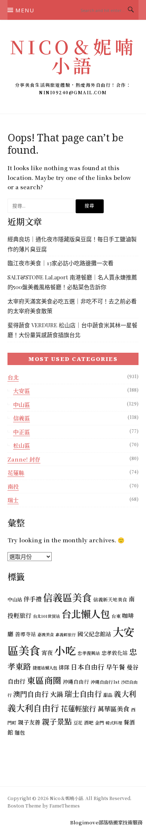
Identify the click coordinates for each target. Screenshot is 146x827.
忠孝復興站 (88, 653)
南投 (13, 486)
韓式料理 (114, 723)
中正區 (21, 432)
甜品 (107, 695)
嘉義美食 (45, 634)
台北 (13, 377)
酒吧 (89, 722)
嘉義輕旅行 (65, 634)
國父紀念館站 (94, 634)
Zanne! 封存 (23, 459)
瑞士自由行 (83, 693)
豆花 (77, 722)
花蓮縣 (15, 473)
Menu (24, 10)
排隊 (64, 667)
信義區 (21, 418)
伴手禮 (33, 598)
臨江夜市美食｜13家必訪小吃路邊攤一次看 (60, 263)
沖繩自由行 (76, 681)
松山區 (21, 445)
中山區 (21, 404)
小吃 (65, 650)
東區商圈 (44, 680)
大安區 (21, 391)
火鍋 (56, 694)
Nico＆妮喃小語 (73, 55)
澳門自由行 (31, 694)
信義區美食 (67, 597)
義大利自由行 (33, 708)
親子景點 (57, 721)
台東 (116, 616)
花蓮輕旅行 (78, 708)
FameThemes (64, 805)
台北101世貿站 (46, 616)
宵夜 (47, 652)
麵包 (20, 732)
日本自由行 (87, 666)
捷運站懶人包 (45, 668)
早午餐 (115, 666)
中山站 (14, 599)
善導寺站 (25, 634)
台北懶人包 (85, 614)
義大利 (125, 693)
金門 (99, 722)
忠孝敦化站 (114, 652)
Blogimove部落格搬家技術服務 (106, 822)
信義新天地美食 (110, 599)
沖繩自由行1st (105, 682)
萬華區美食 (114, 708)
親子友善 (29, 722)
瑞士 (13, 500)
